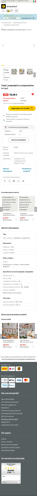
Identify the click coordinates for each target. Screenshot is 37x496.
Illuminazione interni (20, 23)
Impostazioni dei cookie (9, 425)
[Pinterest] (14, 181)
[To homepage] (9, 6)
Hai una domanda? (7, 399)
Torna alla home (6, 23)
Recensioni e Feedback (9, 445)
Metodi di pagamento (8, 405)
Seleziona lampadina (18, 140)
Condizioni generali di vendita (12, 413)
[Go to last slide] (1, 209)
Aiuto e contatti (6, 442)
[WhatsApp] (18, 181)
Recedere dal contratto (9, 419)
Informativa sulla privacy (10, 402)
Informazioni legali (7, 450)
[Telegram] (23, 181)
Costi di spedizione (18, 103)
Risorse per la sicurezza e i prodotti (14, 314)
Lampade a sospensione (11, 25)
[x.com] (9, 181)
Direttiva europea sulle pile (11, 410)
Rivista (3, 439)
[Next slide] (34, 74)
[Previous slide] (2, 74)
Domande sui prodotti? (26, 170)
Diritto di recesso (7, 416)
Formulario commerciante (10, 447)
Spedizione (5, 408)
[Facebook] (5, 181)
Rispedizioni (5, 422)
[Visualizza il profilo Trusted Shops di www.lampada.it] (18, 473)
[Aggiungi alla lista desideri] (33, 94)
